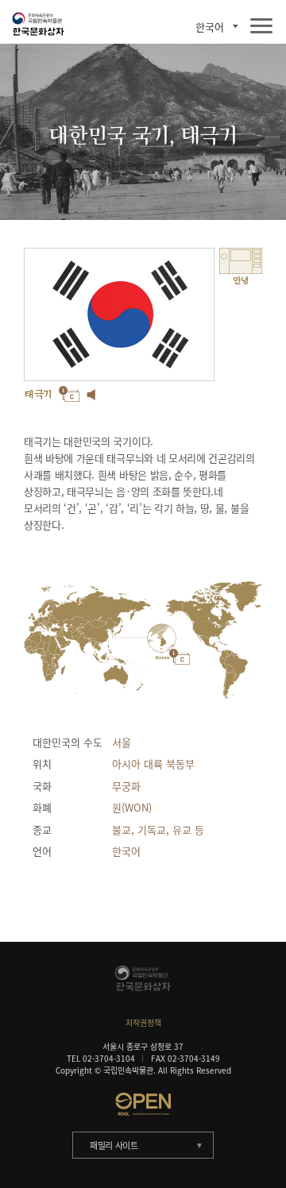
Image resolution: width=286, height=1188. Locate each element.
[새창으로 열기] (143, 1104)
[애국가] (91, 394)
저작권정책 (143, 1022)
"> (161, 639)
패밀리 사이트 (114, 1145)
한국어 (209, 26)
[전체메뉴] (261, 27)
